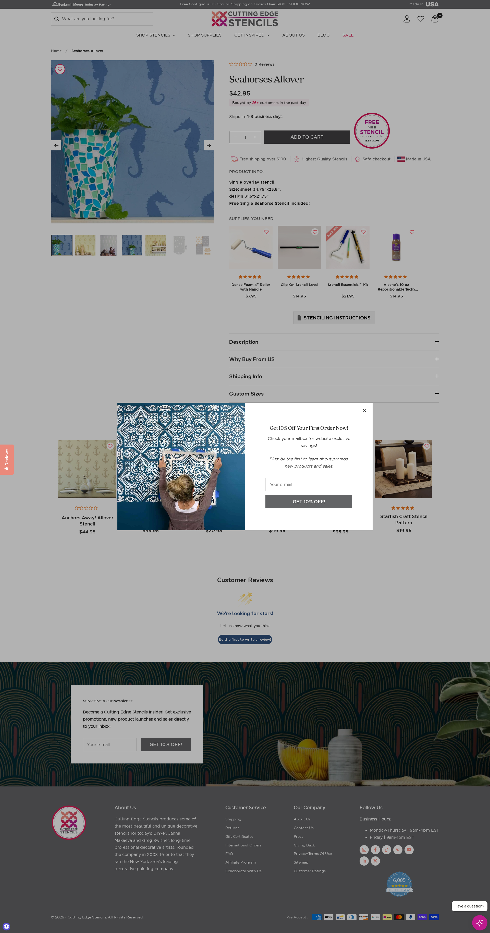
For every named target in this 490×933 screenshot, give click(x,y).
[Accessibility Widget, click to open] (6, 926)
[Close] (364, 410)
